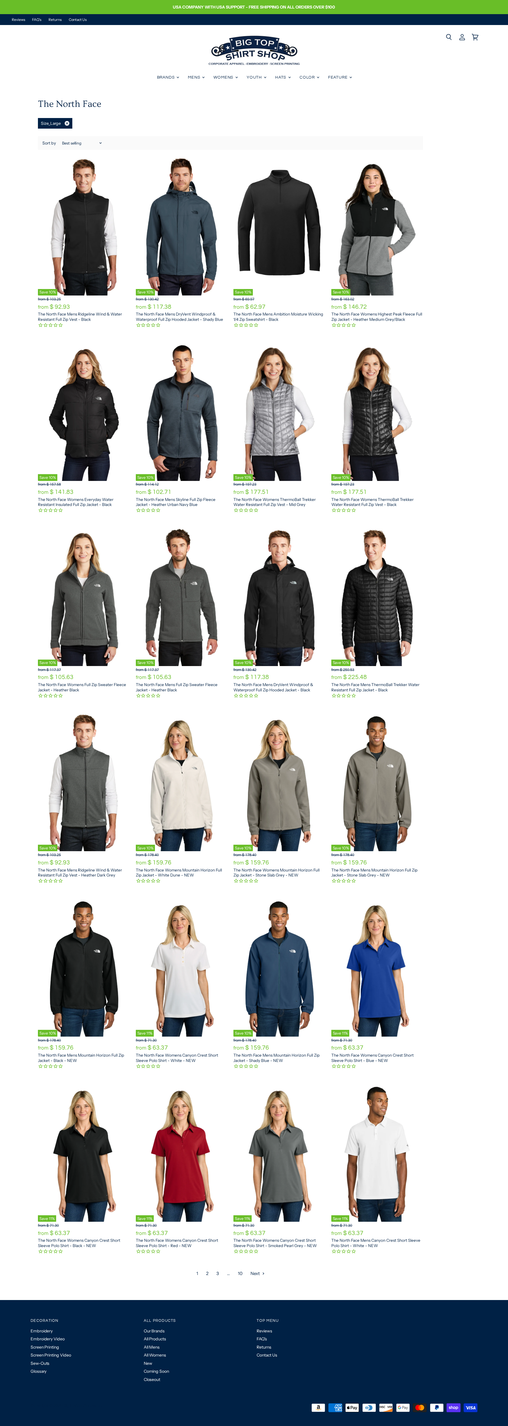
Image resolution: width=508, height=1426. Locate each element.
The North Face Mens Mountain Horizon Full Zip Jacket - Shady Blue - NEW (276, 1058)
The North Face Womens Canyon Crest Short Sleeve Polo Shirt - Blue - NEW (372, 1058)
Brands (166, 77)
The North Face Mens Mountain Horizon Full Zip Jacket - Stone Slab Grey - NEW (374, 873)
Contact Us (78, 20)
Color (308, 77)
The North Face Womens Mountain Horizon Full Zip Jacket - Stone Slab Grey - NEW (276, 873)
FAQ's (36, 20)
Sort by (49, 143)
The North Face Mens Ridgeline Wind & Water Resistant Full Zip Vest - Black (80, 317)
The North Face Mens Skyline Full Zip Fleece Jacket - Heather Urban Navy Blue (175, 502)
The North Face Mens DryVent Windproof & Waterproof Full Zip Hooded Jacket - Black (273, 687)
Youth (255, 77)
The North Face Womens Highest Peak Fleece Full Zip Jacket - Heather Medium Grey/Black (376, 317)
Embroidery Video (48, 1339)
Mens (194, 77)
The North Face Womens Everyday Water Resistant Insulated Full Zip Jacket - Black (75, 502)
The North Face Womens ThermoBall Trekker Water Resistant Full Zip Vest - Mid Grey (274, 502)
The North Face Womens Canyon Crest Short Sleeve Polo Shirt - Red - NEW (177, 1243)
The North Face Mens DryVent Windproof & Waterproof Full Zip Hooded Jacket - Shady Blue (179, 317)
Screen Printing (45, 1347)
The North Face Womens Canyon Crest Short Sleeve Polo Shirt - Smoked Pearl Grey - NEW (275, 1243)
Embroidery (42, 1331)
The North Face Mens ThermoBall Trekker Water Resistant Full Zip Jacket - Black (375, 687)
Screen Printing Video (51, 1355)
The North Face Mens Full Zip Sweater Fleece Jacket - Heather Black (177, 687)
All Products (155, 1339)
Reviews (18, 20)
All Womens (155, 1355)
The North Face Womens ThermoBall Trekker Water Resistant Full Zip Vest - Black (372, 502)
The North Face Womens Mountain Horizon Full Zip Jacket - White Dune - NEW (179, 873)
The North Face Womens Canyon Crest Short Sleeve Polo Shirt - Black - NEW (79, 1243)
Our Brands (154, 1331)
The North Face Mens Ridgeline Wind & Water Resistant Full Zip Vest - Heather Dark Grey (80, 873)
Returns (55, 20)
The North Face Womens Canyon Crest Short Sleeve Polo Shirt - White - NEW (177, 1058)
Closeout (152, 1379)
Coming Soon (156, 1371)
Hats (281, 77)
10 (240, 1273)
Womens (224, 77)
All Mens (152, 1347)
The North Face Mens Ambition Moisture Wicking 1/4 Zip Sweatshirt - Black (278, 317)
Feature (338, 77)
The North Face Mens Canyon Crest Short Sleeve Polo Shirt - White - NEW (375, 1243)
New (148, 1363)
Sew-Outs (40, 1363)
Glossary (38, 1371)
